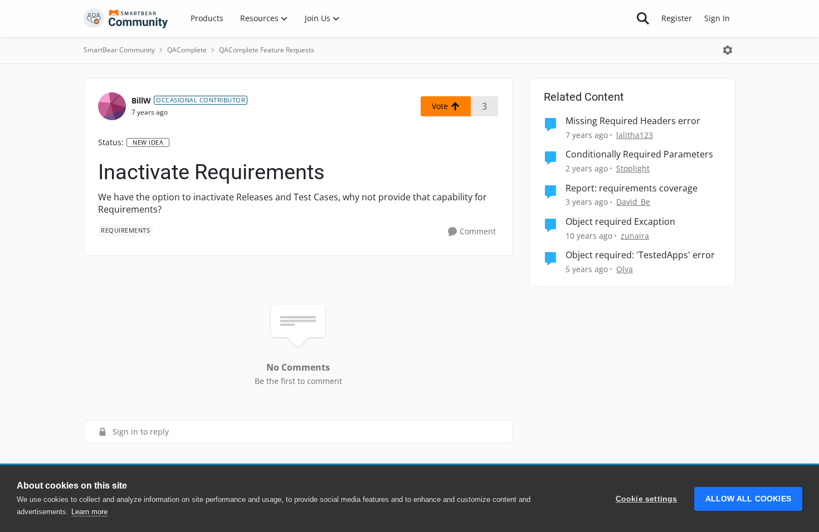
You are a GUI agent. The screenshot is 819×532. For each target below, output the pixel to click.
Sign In (717, 18)
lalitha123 (634, 135)
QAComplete (187, 50)
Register (676, 18)
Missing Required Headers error (633, 121)
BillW (141, 100)
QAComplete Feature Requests (266, 50)
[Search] (643, 18)
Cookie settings (646, 499)
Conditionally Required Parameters (639, 154)
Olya (624, 269)
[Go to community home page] (126, 18)
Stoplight (633, 168)
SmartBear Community (119, 50)
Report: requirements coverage (632, 188)
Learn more (89, 512)
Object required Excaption (620, 222)
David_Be (633, 201)
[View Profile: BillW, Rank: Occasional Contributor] (112, 106)
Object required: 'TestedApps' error (640, 255)
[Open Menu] (727, 50)
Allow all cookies (748, 499)
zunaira (635, 235)
